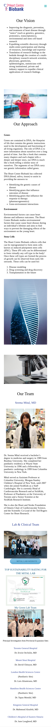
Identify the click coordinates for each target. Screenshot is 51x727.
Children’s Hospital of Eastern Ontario (25, 717)
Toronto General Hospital (25, 648)
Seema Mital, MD (25, 402)
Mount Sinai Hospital (25, 660)
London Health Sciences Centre (25, 672)
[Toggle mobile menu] (45, 6)
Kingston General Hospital (25, 705)
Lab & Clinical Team (25, 524)
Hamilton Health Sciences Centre (25, 688)
